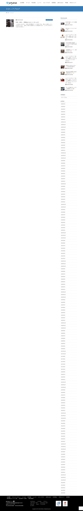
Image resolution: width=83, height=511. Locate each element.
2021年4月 (63, 253)
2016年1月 (63, 379)
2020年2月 (63, 286)
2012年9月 (63, 482)
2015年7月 (63, 395)
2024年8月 (63, 163)
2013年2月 (63, 469)
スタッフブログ (49, 19)
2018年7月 (63, 335)
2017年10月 (63, 353)
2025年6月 (63, 137)
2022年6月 (63, 217)
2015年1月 (63, 410)
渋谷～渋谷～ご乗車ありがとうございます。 (28, 22)
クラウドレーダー (44, 502)
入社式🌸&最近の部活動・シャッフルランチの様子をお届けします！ (71, 44)
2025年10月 (63, 127)
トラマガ (39, 501)
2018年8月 (63, 333)
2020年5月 (63, 279)
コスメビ (32, 504)
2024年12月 (63, 152)
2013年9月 (63, 451)
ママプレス (32, 501)
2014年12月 (63, 413)
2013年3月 (63, 467)
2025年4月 (63, 142)
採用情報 (68, 497)
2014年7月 (63, 425)
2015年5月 (63, 400)
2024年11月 (63, 155)
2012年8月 (63, 485)
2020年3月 (63, 284)
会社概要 (8, 497)
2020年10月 (63, 266)
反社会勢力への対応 (23, 498)
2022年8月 (63, 212)
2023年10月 (63, 183)
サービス (24, 497)
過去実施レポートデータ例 (12, 498)
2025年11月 (63, 124)
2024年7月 (63, 165)
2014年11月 (63, 415)
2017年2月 (63, 366)
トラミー (45, 501)
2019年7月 (63, 304)
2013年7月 (63, 456)
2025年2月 (63, 147)
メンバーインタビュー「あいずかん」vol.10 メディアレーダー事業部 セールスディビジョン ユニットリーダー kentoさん (71, 58)
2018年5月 (63, 340)
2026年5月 (63, 109)
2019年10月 (63, 297)
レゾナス (32, 505)
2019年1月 (63, 320)
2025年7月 (63, 134)
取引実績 (29, 497)
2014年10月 (63, 418)
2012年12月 (63, 474)
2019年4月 (63, 312)
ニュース (34, 497)
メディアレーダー (34, 502)
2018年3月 (63, 346)
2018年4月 (63, 343)
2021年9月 (63, 240)
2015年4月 (63, 402)
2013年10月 (63, 449)
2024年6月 (63, 168)
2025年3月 (63, 145)
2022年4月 (63, 222)
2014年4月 (63, 433)
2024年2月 (63, 178)
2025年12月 (63, 122)
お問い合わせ (48, 497)
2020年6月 (63, 276)
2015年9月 (63, 389)
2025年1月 (63, 150)
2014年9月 (63, 420)
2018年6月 (63, 338)
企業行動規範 (30, 498)
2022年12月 (63, 204)
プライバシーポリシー (16, 497)
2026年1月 (63, 119)
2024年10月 (63, 158)
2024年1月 (63, 181)
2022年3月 (63, 225)
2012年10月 (63, 480)
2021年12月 (63, 232)
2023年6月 (63, 191)
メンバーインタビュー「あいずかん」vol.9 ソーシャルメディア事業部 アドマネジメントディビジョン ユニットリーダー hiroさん (71, 80)
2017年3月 (63, 364)
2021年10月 (63, 237)
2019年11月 (63, 294)
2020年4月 (63, 281)
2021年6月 (63, 248)
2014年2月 (63, 438)
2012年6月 (63, 490)
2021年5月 (63, 250)
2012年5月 (63, 492)
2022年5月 (63, 219)
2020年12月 (63, 261)
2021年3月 (63, 255)
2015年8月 (63, 392)
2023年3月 (63, 196)
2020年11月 (63, 263)
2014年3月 (63, 436)
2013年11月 (63, 446)
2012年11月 (63, 477)
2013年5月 (63, 461)
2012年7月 (63, 487)
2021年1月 (63, 258)
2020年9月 (63, 268)
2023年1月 (63, 201)
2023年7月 (63, 188)
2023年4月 (63, 194)
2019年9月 (63, 299)
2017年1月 (63, 369)
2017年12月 (63, 351)
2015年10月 (63, 387)
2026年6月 (63, 106)
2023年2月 (63, 199)
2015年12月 (63, 382)
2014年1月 (63, 441)
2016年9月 (63, 371)
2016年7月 (63, 374)
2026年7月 (63, 103)
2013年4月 (63, 464)
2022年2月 (63, 227)
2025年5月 (63, 140)
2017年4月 (63, 361)
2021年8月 (63, 243)
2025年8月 (63, 132)
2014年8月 (63, 423)
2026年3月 (63, 114)
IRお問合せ (55, 497)
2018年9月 (63, 330)
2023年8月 (63, 186)
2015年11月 (63, 384)
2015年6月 (63, 397)
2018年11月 (63, 325)
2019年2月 (63, 317)
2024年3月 (63, 176)
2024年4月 (63, 173)
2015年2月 (63, 407)
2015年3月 (63, 405)
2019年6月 (63, 307)
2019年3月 (63, 315)
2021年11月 (63, 235)
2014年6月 (63, 428)
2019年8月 (63, 302)
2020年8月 (63, 271)
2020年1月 (63, 289)
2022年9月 (63, 209)
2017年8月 (63, 356)
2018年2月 (63, 348)
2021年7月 (63, 245)
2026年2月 (63, 116)
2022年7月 (63, 214)
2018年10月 (63, 328)
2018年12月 (63, 322)
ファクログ (42, 504)
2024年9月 (63, 160)
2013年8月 (63, 454)
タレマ (37, 504)
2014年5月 (63, 431)
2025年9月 (63, 129)
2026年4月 (63, 111)
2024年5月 (63, 170)
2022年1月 (63, 230)
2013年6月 (63, 459)
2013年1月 (63, 472)
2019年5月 (63, 310)
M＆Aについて (61, 497)
